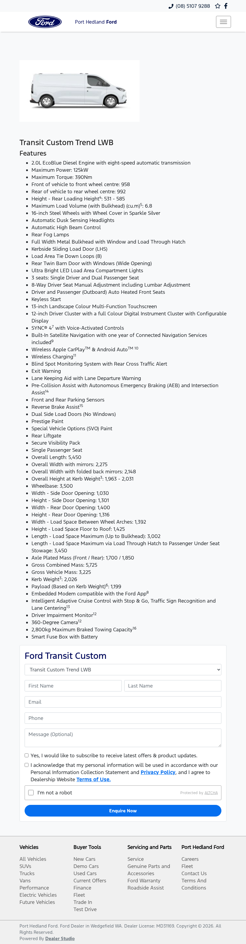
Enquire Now (123, 811)
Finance (82, 887)
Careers (190, 859)
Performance (34, 887)
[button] (223, 22)
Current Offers (90, 880)
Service (136, 859)
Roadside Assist (146, 887)
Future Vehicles (37, 902)
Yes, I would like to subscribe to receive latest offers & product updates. (114, 755)
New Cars (84, 859)
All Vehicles (33, 859)
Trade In (83, 902)
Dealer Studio (60, 938)
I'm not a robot (55, 792)
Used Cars (85, 873)
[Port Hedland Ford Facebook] (227, 6)
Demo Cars (86, 866)
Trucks (27, 873)
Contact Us (194, 873)
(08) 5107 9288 (193, 6)
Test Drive (85, 909)
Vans (25, 880)
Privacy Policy (158, 772)
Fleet (79, 895)
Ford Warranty (144, 880)
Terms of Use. (93, 779)
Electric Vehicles (38, 895)
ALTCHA (211, 792)
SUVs (25, 866)
